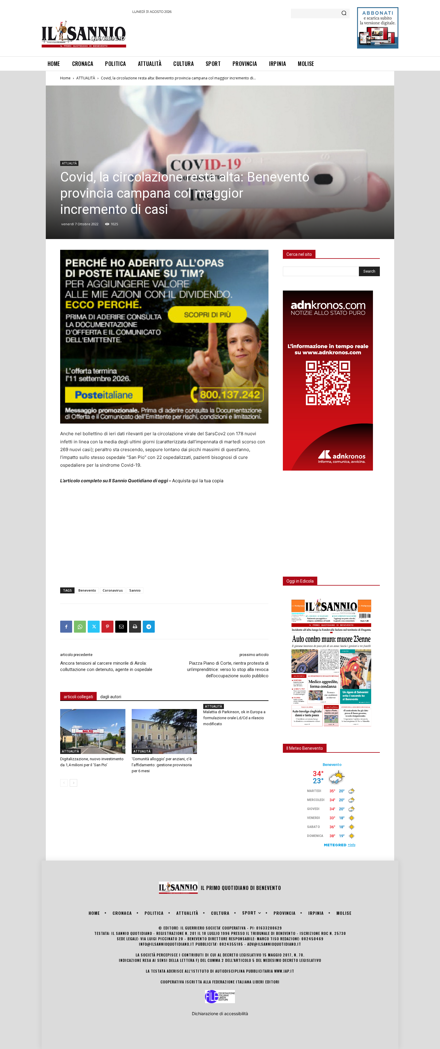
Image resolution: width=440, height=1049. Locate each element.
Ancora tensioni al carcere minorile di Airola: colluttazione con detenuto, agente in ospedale (106, 666)
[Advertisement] (241, 34)
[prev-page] (64, 783)
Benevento (87, 590)
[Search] (344, 13)
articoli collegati (78, 696)
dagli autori (110, 696)
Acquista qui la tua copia (197, 480)
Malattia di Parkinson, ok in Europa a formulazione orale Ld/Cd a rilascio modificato (234, 718)
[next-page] (73, 783)
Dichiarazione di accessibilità (220, 1013)
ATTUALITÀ (85, 78)
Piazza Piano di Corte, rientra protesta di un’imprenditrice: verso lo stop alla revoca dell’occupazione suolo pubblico (227, 669)
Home (65, 78)
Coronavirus (113, 590)
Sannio (135, 590)
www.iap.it (284, 971)
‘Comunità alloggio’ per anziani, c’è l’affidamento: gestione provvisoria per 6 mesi (162, 765)
